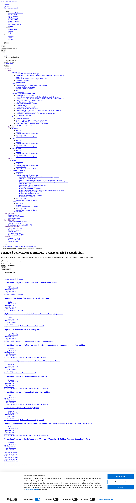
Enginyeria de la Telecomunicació (25, 107)
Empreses (7, 6)
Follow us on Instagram (11, 461)
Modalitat (11, 127)
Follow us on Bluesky (10, 456)
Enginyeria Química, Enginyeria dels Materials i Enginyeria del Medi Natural (38, 110)
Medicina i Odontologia (22, 80)
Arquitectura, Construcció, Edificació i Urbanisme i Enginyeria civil (35, 113)
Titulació (10, 158)
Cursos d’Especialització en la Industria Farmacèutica (31, 85)
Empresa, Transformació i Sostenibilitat (23, 93)
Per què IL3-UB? (9, 220)
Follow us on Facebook (11, 452)
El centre (7, 236)
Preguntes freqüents (14, 218)
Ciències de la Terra (21, 105)
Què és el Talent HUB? (15, 228)
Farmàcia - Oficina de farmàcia (25, 88)
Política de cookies (32, 489)
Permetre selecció (120, 482)
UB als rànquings (13, 18)
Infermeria (19, 77)
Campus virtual (8, 63)
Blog (9, 33)
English (10, 39)
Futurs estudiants (9, 213)
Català (10, 38)
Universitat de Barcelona (15, 13)
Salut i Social (16, 72)
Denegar (120, 487)
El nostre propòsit (13, 19)
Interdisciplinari (20, 82)
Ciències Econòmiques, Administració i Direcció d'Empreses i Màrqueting (37, 97)
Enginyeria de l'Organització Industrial (27, 112)
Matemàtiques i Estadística (23, 115)
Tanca (3, 46)
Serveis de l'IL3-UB (14, 240)
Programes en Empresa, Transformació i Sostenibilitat (20, 246)
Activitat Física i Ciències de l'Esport (22, 125)
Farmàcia (14, 83)
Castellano (11, 36)
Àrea (9, 70)
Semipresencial (16, 148)
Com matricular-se (13, 215)
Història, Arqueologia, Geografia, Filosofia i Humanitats (32, 123)
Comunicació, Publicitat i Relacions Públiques (29, 100)
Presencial (15, 128)
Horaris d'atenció (13, 241)
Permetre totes (120, 476)
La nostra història (13, 16)
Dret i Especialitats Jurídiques (24, 102)
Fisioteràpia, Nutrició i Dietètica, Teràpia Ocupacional (31, 79)
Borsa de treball (12, 231)
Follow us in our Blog (10, 454)
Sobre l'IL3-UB (12, 14)
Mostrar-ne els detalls (106, 499)
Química (18, 90)
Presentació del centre (14, 238)
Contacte (10, 26)
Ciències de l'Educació (22, 118)
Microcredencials (17, 211)
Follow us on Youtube (10, 459)
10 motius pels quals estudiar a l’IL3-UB (20, 225)
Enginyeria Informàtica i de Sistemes (26, 103)
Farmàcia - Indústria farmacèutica (25, 87)
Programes (7, 69)
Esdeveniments (12, 29)
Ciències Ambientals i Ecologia (25, 95)
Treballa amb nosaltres (14, 24)
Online (14, 138)
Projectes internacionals (11, 8)
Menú (2, 52)
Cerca (6, 43)
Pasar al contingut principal (9, 1)
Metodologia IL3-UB (14, 223)
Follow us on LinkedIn (11, 457)
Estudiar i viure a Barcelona (16, 216)
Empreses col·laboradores (15, 233)
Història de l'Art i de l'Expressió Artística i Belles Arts (31, 122)
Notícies (10, 31)
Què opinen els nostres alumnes (17, 221)
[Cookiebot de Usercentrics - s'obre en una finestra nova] (12, 499)
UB (5, 55)
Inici (5, 245)
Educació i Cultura (17, 117)
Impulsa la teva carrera (14, 230)
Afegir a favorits (11, 60)
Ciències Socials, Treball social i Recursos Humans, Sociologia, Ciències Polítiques (40, 75)
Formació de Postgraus (18, 170)
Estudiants (7, 4)
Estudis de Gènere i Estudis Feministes (27, 108)
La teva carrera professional (12, 226)
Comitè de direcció (13, 21)
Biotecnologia (20, 92)
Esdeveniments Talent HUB (16, 235)
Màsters (14, 160)
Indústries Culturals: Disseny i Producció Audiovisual (31, 120)
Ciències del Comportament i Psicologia (27, 74)
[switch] (55, 499)
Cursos (14, 202)
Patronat (10, 23)
